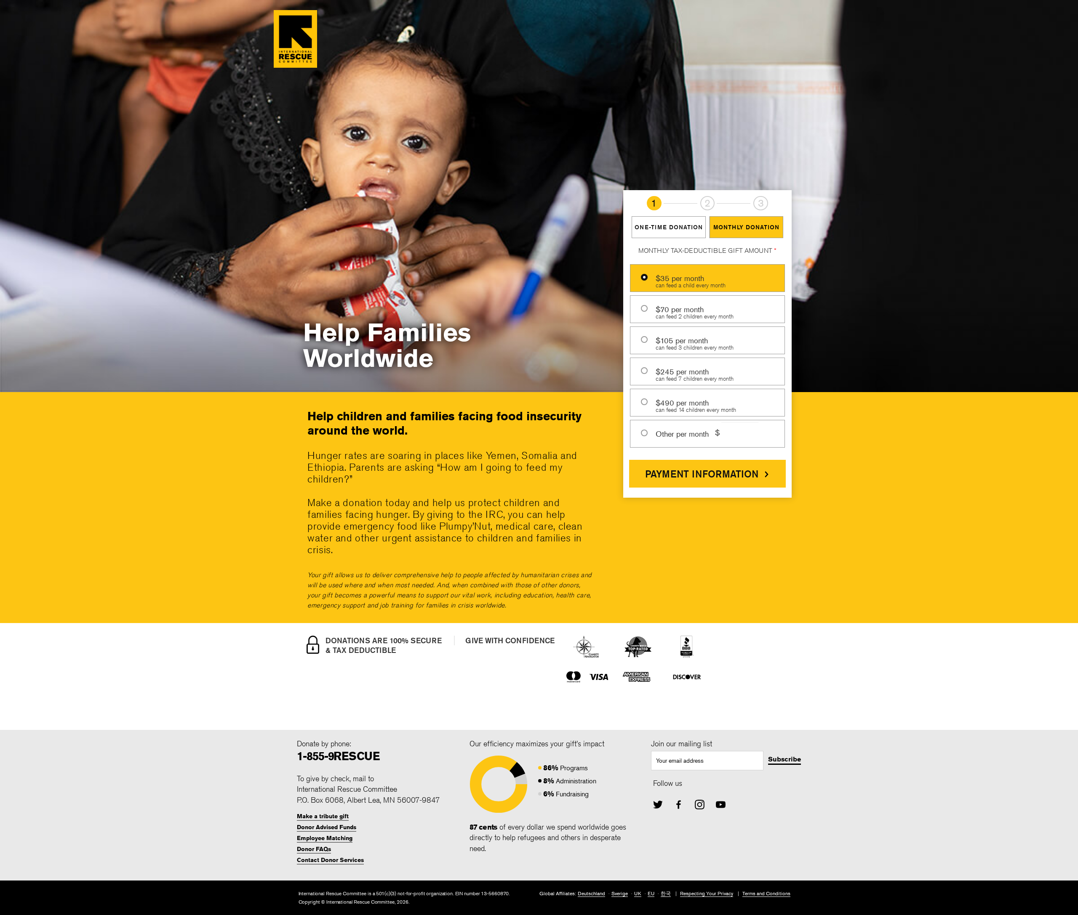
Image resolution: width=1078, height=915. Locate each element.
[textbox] (707, 760)
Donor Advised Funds (326, 827)
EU (651, 893)
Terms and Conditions (766, 893)
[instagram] (699, 804)
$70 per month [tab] (695, 309)
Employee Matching (324, 838)
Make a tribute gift (323, 816)
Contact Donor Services (330, 860)
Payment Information (701, 474)
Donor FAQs (314, 849)
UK (637, 893)
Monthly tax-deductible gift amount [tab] (707, 251)
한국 (666, 893)
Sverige (619, 893)
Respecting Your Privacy (706, 893)
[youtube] (721, 804)
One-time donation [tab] (669, 227)
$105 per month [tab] (695, 340)
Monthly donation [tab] (746, 227)
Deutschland (591, 893)
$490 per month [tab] (696, 402)
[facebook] (678, 804)
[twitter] (658, 804)
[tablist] (707, 227)
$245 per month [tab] (695, 371)
